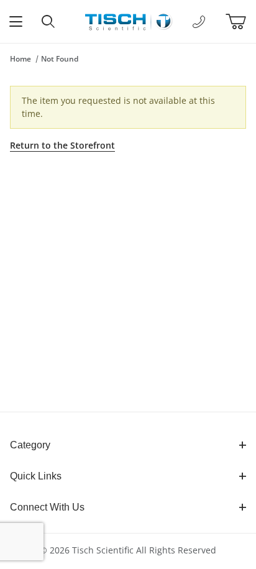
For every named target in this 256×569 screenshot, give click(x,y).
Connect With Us (47, 507)
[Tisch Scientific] (128, 20)
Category (30, 445)
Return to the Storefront (62, 145)
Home (20, 58)
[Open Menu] (16, 21)
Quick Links (36, 476)
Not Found (59, 58)
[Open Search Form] (48, 21)
